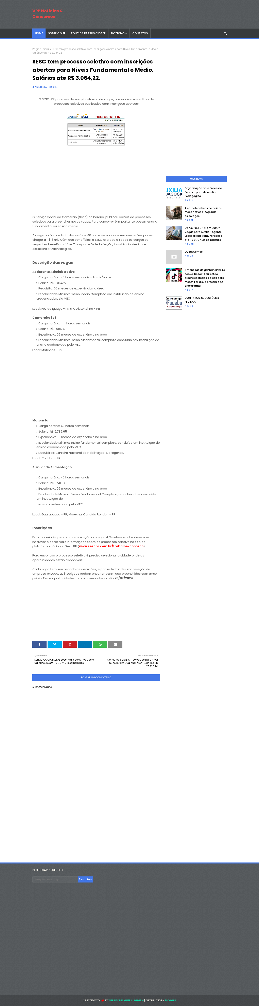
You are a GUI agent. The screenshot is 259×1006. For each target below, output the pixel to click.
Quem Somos (194, 252)
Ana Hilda (41, 87)
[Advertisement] (96, 186)
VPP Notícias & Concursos (47, 13)
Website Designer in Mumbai (126, 1000)
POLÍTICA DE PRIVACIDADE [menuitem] (88, 33)
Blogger (170, 1000)
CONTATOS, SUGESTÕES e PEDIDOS (202, 300)
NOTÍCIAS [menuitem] (117, 33)
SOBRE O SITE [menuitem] (57, 33)
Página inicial (40, 49)
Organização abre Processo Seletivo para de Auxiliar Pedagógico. (203, 192)
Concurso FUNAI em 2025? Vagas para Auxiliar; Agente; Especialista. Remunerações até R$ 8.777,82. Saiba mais (203, 234)
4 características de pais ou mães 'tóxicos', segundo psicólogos (203, 212)
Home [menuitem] (39, 33)
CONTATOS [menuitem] (140, 33)
